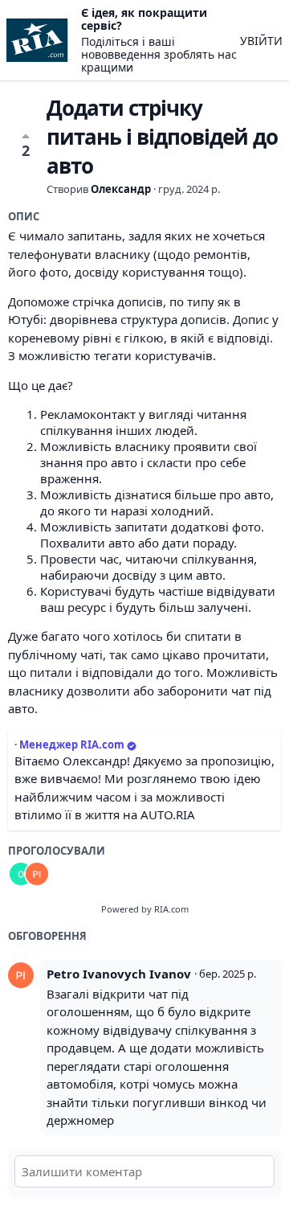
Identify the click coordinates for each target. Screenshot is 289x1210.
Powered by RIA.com (145, 909)
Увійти (261, 40)
